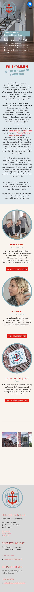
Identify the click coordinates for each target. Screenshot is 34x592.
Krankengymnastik (15, 135)
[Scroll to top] (30, 588)
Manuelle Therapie (23, 133)
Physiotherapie (14, 131)
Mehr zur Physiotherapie (17, 269)
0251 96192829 (8, 555)
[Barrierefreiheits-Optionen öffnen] (29, 4)
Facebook (5, 535)
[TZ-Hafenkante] (9, 8)
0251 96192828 (8, 579)
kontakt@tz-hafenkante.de (13, 559)
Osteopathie (27, 131)
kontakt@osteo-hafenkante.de (14, 583)
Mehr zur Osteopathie (17, 336)
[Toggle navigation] (30, 8)
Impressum (6, 531)
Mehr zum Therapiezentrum (17, 401)
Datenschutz (6, 533)
